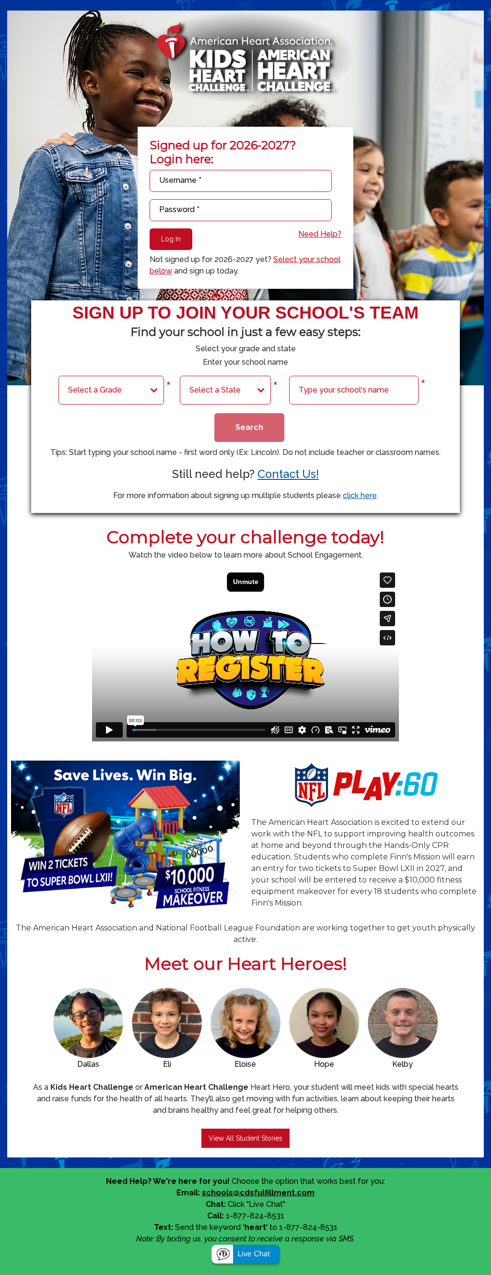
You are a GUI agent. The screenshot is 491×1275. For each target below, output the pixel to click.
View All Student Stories (245, 1138)
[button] (246, 1255)
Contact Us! (288, 473)
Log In (171, 239)
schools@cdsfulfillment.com (258, 1192)
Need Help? (319, 233)
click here (360, 495)
